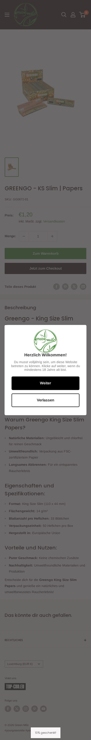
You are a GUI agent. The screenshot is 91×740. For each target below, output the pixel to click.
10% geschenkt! (45, 733)
